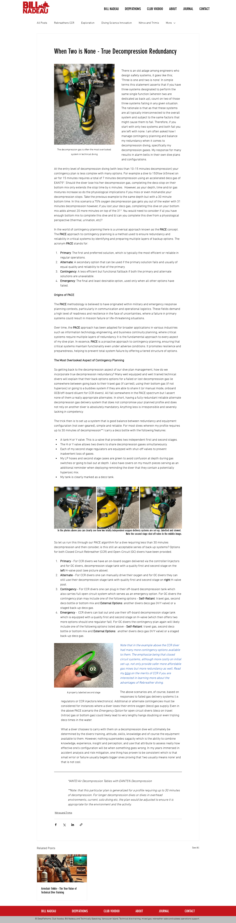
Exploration (88, 23)
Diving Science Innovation (116, 23)
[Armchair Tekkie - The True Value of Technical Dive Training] (62, 868)
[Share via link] (81, 824)
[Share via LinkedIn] (72, 824)
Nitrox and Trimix (149, 23)
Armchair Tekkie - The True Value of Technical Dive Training (59, 890)
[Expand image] (75, 508)
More (169, 23)
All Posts (42, 23)
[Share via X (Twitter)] (64, 824)
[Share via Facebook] (55, 824)
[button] (111, 8)
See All (195, 847)
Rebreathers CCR (64, 23)
